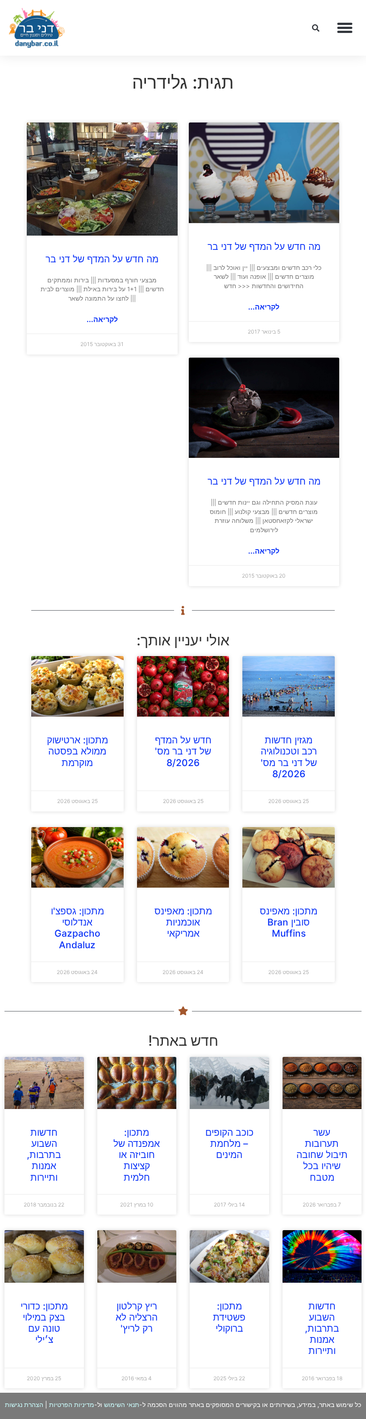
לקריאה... (263, 306)
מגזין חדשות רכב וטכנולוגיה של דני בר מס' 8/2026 (289, 756)
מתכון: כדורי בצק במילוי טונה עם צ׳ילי (44, 1323)
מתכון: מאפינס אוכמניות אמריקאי (183, 922)
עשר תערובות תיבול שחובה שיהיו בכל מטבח (322, 1155)
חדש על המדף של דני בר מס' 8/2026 (183, 751)
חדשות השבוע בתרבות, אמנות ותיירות (44, 1155)
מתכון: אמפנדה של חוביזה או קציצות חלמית (136, 1155)
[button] (345, 28)
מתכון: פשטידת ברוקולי (229, 1317)
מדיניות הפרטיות (71, 1404)
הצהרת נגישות (24, 1404)
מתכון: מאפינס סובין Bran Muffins (288, 922)
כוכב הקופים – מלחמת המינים (229, 1143)
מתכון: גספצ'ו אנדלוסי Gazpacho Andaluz (77, 927)
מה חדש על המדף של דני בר (264, 246)
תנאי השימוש (121, 1404)
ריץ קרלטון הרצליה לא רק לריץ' (137, 1317)
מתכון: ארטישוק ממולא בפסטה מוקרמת (77, 751)
